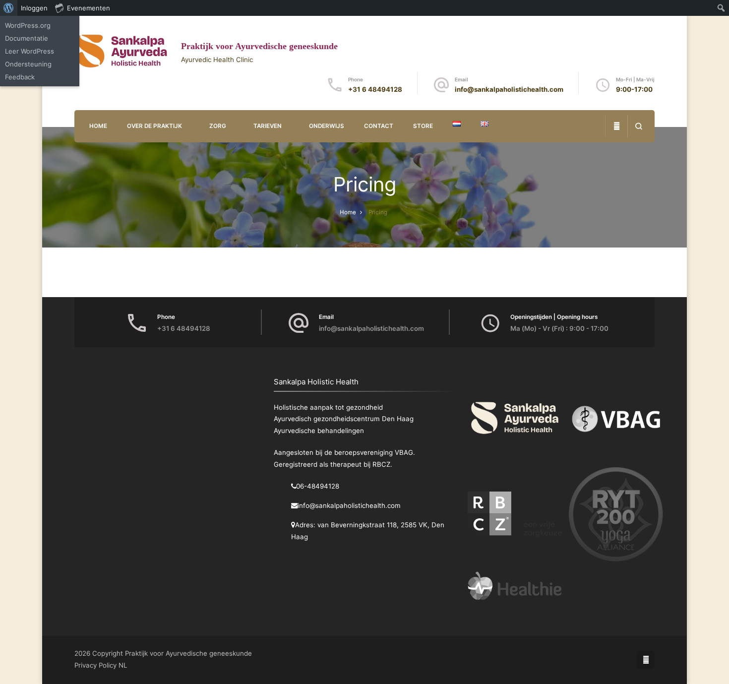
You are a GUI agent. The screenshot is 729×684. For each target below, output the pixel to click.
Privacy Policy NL (100, 665)
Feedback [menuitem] (20, 77)
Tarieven (267, 126)
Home (98, 126)
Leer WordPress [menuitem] (29, 51)
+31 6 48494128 (375, 89)
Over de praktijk (154, 126)
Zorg (217, 126)
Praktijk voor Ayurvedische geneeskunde (259, 46)
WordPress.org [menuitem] (28, 25)
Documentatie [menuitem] (26, 38)
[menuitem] (8, 8)
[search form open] (638, 126)
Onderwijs (326, 126)
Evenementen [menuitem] (88, 8)
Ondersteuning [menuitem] (28, 64)
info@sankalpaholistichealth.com (509, 89)
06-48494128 (317, 486)
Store (423, 126)
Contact (378, 126)
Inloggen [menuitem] (34, 8)
